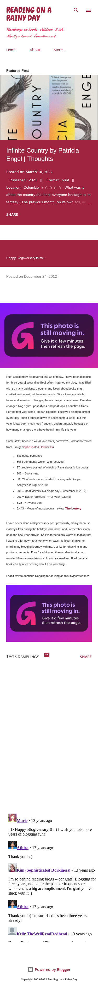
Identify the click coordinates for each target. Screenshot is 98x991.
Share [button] (12, 214)
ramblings (28, 657)
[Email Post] (47, 656)
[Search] (76, 9)
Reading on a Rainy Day (29, 14)
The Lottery (73, 508)
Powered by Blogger (52, 969)
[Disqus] (52, 741)
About (35, 49)
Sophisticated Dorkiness (37, 447)
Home (11, 49)
